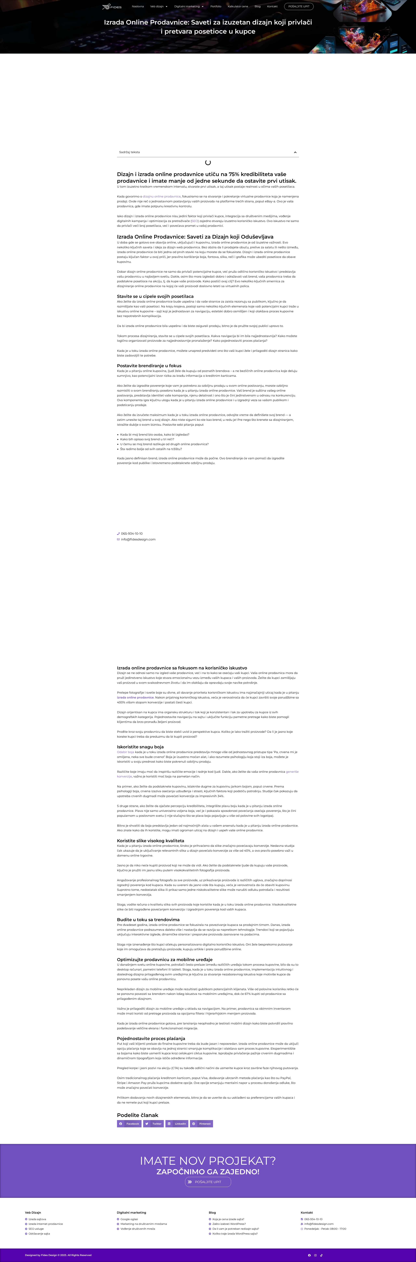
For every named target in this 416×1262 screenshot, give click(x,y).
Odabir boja (125, 752)
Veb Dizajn (33, 1212)
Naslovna (138, 6)
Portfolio (215, 6)
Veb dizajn (157, 6)
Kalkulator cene (238, 6)
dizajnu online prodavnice (162, 196)
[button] (295, 152)
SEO (195, 221)
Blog (258, 6)
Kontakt (272, 6)
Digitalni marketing (187, 6)
